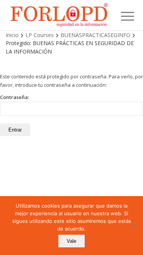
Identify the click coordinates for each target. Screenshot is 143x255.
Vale (71, 241)
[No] (133, 225)
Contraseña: (14, 97)
